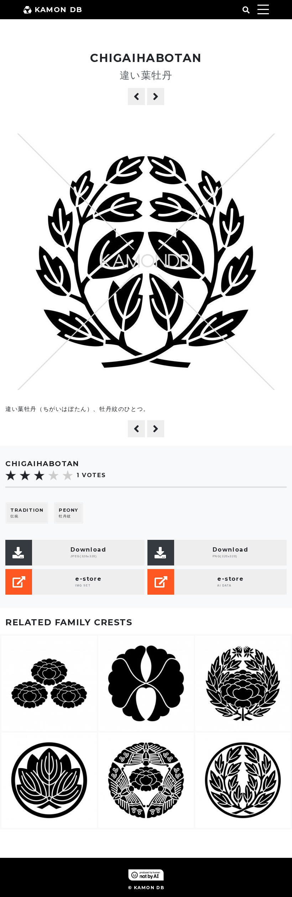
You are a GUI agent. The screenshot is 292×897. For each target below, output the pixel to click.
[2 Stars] (25, 475)
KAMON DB (59, 9)
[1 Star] (10, 475)
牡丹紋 (68, 513)
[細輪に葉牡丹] (136, 96)
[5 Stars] (67, 475)
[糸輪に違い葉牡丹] (155, 96)
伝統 (26, 513)
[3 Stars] (39, 475)
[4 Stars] (53, 475)
